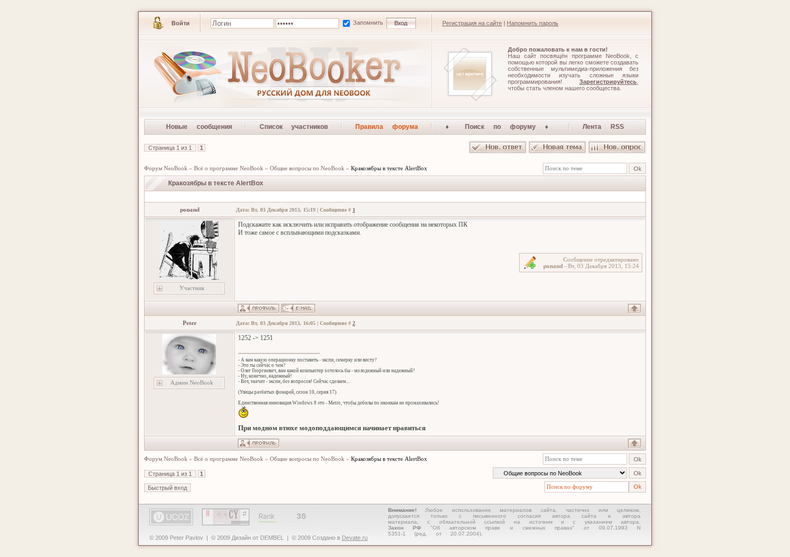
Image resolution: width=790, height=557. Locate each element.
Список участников (294, 127)
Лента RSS (603, 127)
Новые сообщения (199, 127)
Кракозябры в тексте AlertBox (389, 168)
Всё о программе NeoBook (228, 168)
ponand (189, 209)
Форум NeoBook (166, 168)
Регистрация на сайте (472, 23)
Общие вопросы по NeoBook (307, 168)
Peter (190, 323)
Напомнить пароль (532, 23)
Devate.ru (355, 537)
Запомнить (369, 22)
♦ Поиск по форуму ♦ (501, 127)
